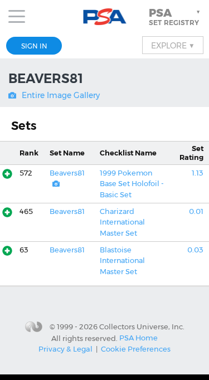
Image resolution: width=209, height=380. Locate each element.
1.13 (197, 173)
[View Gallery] (56, 183)
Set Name (67, 153)
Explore (173, 45)
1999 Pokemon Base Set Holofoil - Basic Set (132, 184)
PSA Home (138, 337)
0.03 (195, 250)
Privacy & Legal (65, 348)
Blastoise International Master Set (122, 261)
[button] (175, 16)
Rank (29, 153)
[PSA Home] (104, 17)
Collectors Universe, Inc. (141, 326)
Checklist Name (128, 153)
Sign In (34, 46)
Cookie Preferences (136, 348)
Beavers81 (67, 173)
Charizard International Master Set (122, 222)
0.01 (196, 211)
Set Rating (191, 152)
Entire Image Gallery (61, 95)
